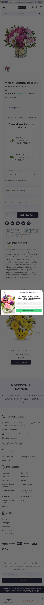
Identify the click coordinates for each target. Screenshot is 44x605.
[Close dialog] (42, 291)
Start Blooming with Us (29, 310)
